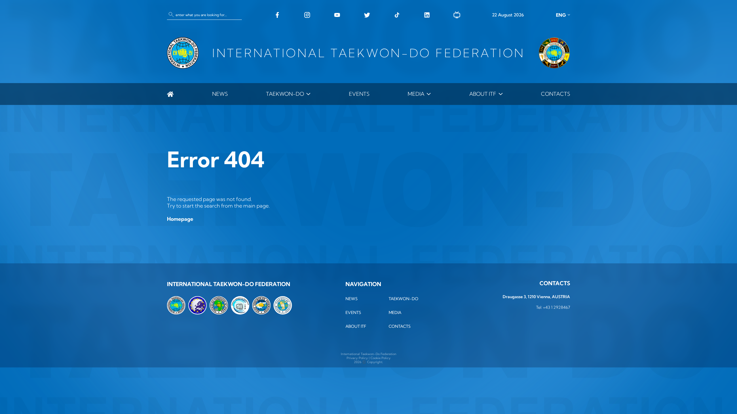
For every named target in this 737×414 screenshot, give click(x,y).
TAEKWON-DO (285, 94)
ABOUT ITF (482, 94)
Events (359, 94)
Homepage (180, 219)
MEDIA (416, 94)
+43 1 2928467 (556, 307)
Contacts (555, 94)
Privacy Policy (357, 358)
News (220, 94)
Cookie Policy (381, 358)
